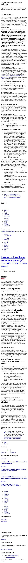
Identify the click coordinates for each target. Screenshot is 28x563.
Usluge (5, 211)
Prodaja (5, 236)
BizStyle (6, 242)
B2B (8, 238)
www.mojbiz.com (10, 557)
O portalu (6, 210)
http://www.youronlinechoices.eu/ (12, 195)
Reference (6, 214)
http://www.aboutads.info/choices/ (12, 197)
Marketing (6, 239)
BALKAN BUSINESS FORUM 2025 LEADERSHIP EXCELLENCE (11, 485)
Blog (5, 250)
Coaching (6, 245)
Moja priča (9, 235)
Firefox (7, 75)
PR (7, 241)
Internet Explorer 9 (15, 75)
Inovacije (6, 246)
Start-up (6, 234)
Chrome (3, 75)
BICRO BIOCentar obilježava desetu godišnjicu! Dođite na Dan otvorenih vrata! (13, 470)
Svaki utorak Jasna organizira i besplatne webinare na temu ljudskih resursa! (13, 437)
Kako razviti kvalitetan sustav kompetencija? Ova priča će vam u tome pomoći (14, 261)
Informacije (3, 539)
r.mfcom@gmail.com (13, 555)
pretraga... (3, 229)
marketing (3, 458)
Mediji (5, 213)
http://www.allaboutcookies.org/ (11, 194)
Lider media (4, 519)
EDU (5, 243)
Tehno (5, 249)
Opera (10, 77)
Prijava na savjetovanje (6, 549)
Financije (6, 248)
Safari (2, 78)
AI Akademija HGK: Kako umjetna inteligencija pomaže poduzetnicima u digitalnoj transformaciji (14, 477)
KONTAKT (7, 216)
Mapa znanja (4, 521)
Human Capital (8, 432)
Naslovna (6, 209)
